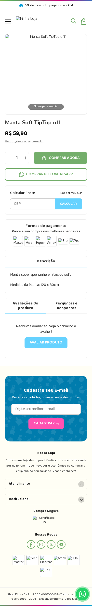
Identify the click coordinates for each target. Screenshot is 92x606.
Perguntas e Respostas (66, 306)
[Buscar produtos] (73, 20)
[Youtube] (61, 544)
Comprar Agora (64, 158)
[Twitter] (51, 544)
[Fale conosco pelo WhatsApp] (82, 594)
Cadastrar (44, 423)
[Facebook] (31, 544)
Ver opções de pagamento (24, 142)
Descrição (46, 261)
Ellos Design (73, 599)
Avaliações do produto (25, 306)
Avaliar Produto (46, 342)
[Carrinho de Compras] (83, 21)
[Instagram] (41, 544)
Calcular (68, 204)
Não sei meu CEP (71, 193)
